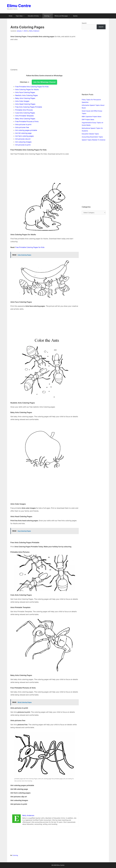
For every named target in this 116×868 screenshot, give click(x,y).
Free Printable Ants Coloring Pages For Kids (32, 87)
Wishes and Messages (61, 16)
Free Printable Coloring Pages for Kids (29, 247)
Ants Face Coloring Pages (25, 92)
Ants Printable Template (24, 116)
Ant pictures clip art (22, 139)
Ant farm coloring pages (24, 136)
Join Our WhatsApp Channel (44, 82)
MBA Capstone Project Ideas (91, 116)
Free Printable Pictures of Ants (27, 122)
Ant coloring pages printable (26, 130)
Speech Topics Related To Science (93, 140)
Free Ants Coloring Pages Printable (28, 107)
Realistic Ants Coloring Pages (26, 95)
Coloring (46, 16)
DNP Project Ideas (88, 119)
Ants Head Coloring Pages (25, 104)
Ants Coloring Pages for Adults (27, 90)
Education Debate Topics (90, 134)
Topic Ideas (19, 16)
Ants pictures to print (23, 124)
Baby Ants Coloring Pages (25, 98)
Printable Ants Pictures (24, 110)
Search (84, 23)
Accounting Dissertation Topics (92, 137)
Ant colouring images (23, 142)
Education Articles (33, 16)
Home (10, 16)
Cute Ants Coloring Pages (25, 113)
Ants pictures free (22, 127)
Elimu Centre (19, 5)
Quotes (75, 16)
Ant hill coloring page (23, 133)
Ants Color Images (22, 101)
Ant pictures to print (23, 145)
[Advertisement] (44, 56)
